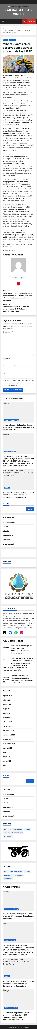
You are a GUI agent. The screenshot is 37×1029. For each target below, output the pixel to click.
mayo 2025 (7, 761)
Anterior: (17, 295)
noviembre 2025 (9, 735)
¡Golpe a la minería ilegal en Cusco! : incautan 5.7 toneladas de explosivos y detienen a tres (18, 427)
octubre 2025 (8, 739)
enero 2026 (7, 726)
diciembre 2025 (8, 730)
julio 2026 (6, 700)
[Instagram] (21, 632)
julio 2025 (6, 752)
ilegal (6, 829)
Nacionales (12, 40)
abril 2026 (6, 713)
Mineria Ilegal (15, 420)
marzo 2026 (7, 717)
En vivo (31, 21)
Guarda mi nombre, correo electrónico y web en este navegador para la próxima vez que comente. (19, 382)
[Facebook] (10, 632)
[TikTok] (4, 632)
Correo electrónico (10, 366)
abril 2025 (6, 765)
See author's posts (18, 278)
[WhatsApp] (16, 632)
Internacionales (9, 522)
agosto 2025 (7, 748)
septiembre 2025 (9, 744)
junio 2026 (7, 704)
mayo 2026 (7, 709)
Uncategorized (8, 544)
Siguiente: (16, 307)
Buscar (6, 504)
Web (4, 373)
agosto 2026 (7, 696)
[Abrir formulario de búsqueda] (20, 21)
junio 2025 (7, 757)
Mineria (5, 40)
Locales (7, 451)
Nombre (6, 359)
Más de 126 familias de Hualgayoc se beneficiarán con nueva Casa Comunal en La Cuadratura (18, 494)
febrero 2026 (7, 722)
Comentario (8, 332)
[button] (3, 21)
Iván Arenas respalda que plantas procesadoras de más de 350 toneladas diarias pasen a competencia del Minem (17, 1016)
